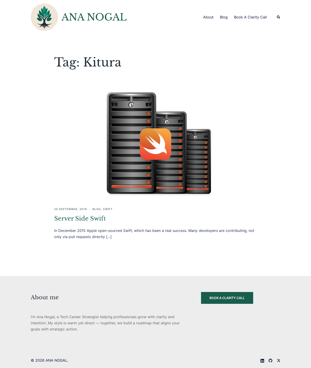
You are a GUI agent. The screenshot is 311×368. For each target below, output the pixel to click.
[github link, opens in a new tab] (270, 360)
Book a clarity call (227, 298)
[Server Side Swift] (155, 142)
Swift (108, 209)
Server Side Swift (80, 218)
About (208, 17)
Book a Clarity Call (250, 17)
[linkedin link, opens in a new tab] (262, 360)
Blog (224, 17)
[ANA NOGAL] (44, 17)
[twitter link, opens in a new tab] (278, 360)
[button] (278, 17)
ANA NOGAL (94, 17)
